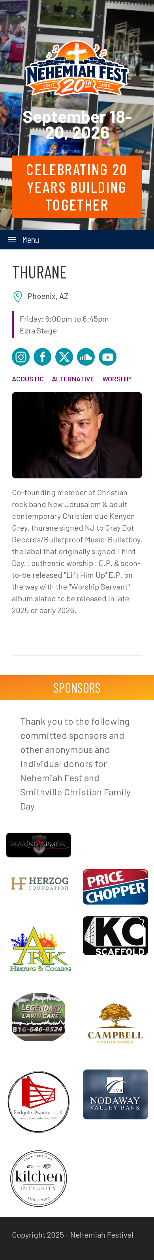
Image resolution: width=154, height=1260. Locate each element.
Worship (116, 378)
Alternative (73, 378)
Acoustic (28, 378)
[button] (23, 239)
